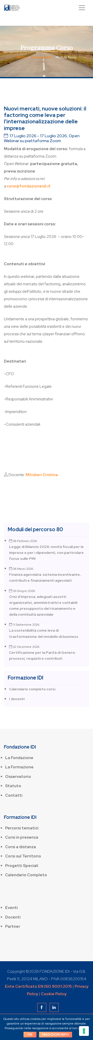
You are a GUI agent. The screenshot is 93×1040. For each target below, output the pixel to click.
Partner (12, 926)
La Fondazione (19, 757)
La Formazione (19, 767)
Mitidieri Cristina (42, 474)
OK (30, 1034)
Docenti (13, 917)
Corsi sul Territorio (23, 856)
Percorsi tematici (21, 828)
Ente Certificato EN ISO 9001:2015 (38, 986)
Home (22, 57)
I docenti (17, 699)
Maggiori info (55, 1034)
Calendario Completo (26, 875)
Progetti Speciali (21, 865)
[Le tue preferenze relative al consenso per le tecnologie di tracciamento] (84, 1031)
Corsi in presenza (21, 837)
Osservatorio (18, 776)
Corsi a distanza (20, 846)
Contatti (13, 795)
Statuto (13, 785)
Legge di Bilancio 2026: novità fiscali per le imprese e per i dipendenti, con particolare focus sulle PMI (46, 552)
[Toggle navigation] (82, 8)
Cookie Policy (53, 993)
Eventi (11, 907)
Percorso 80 (41, 57)
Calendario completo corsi (32, 689)
